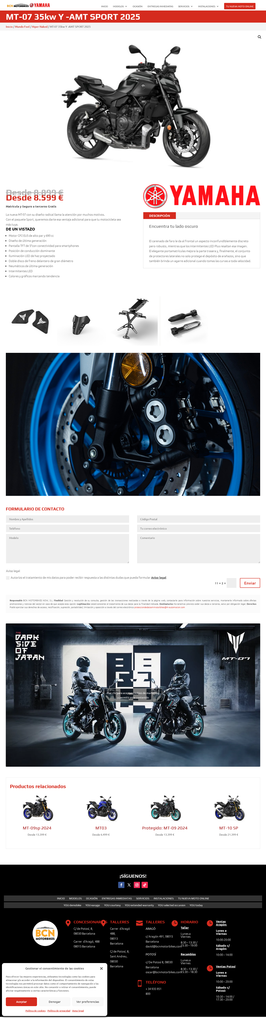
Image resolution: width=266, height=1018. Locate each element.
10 (141, 487)
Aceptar (21, 1002)
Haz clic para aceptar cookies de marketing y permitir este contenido (133, 695)
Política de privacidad (59, 1010)
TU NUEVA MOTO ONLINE (240, 6)
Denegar (55, 1002)
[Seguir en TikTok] (145, 885)
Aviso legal (78, 1010)
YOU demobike (72, 905)
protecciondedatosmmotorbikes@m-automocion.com (159, 607)
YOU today (196, 905)
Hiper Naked (40, 26)
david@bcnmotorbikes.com (164, 946)
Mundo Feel (22, 26)
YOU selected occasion (171, 905)
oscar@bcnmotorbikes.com (164, 972)
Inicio (9, 26)
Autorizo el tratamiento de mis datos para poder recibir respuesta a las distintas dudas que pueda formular (88, 577)
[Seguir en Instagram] (137, 885)
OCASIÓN (138, 6)
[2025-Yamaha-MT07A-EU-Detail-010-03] (133, 495)
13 (151, 487)
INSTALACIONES (206, 6)
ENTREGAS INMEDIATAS (160, 6)
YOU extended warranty (139, 905)
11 (144, 487)
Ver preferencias (87, 1002)
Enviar (250, 582)
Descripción (159, 216)
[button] (101, 968)
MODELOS (118, 6)
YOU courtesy (112, 905)
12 (148, 487)
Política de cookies (36, 1010)
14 (154, 487)
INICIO (104, 6)
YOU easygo (92, 905)
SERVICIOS (183, 6)
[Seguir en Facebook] (121, 885)
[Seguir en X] (129, 885)
